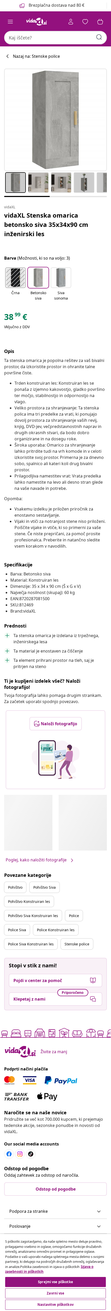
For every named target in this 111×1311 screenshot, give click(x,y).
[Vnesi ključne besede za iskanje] (99, 37)
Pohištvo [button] (15, 887)
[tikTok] (30, 1154)
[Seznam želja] (85, 21)
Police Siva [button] (17, 929)
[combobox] (55, 37)
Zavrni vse (55, 1293)
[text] (15, 318)
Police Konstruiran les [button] (56, 929)
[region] (55, 1272)
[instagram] (19, 1154)
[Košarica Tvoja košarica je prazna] (100, 21)
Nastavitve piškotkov (55, 1304)
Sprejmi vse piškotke (55, 1282)
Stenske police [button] (77, 944)
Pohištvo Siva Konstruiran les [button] (33, 915)
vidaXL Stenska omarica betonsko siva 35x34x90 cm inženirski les (46, 224)
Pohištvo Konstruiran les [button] (29, 901)
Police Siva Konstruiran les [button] (31, 944)
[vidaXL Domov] (36, 22)
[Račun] (70, 21)
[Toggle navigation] (10, 21)
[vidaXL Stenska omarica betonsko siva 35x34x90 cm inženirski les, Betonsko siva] (55, 120)
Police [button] (74, 915)
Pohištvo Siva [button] (44, 887)
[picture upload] (55, 759)
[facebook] (9, 1154)
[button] (51, 5)
